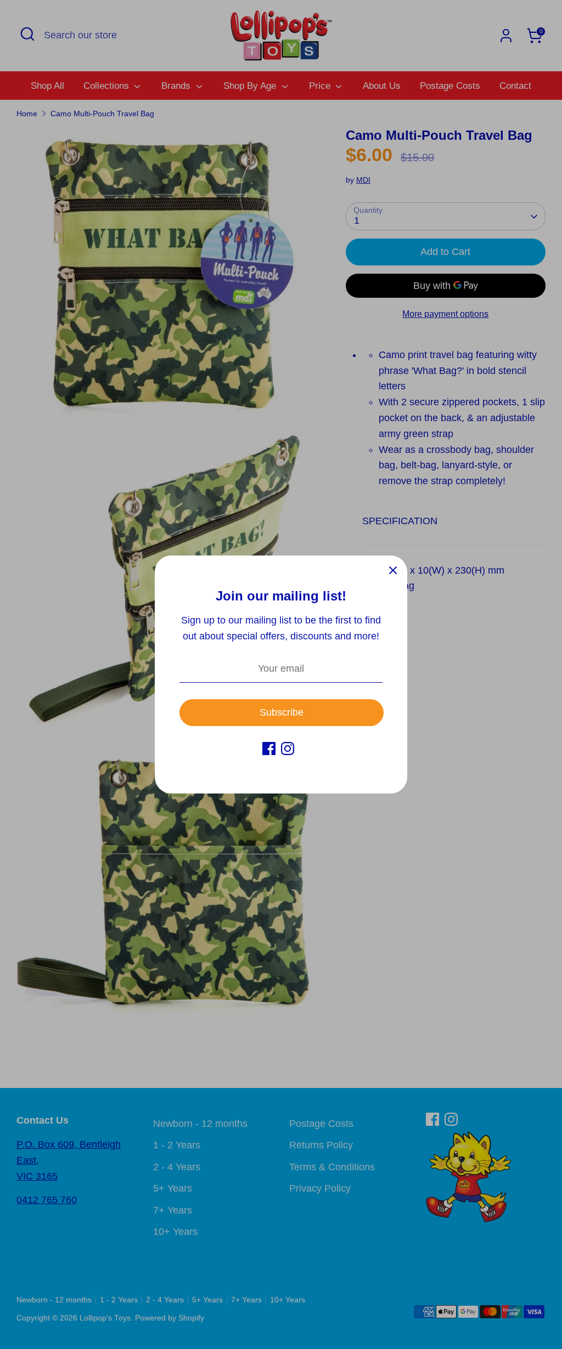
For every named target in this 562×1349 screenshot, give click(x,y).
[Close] (393, 570)
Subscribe (282, 712)
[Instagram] (287, 748)
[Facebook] (269, 748)
